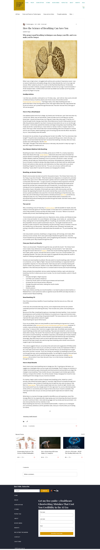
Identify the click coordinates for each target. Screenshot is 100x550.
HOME (16, 495)
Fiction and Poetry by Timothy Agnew (32, 14)
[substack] (51, 490)
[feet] (26, 443)
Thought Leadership (62, 14)
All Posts (18, 14)
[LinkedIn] (57, 490)
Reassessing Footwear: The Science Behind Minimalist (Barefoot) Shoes (25, 452)
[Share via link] (27, 421)
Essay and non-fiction (49, 14)
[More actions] (76, 24)
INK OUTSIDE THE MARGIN (21, 532)
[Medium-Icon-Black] (54, 490)
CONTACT (17, 537)
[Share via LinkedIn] (23, 421)
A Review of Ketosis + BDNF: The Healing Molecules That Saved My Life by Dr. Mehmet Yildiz (73, 452)
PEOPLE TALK (17, 514)
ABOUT (16, 518)
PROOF (16, 500)
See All (82, 434)
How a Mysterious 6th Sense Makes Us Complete (49, 452)
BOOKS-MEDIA (18, 523)
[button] (83, 7)
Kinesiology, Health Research (30, 416)
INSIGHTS (16, 528)
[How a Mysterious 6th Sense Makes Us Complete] (50, 443)
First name (42, 512)
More (71, 14)
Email (41, 526)
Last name (42, 519)
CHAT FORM (17, 541)
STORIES (16, 509)
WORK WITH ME (18, 505)
